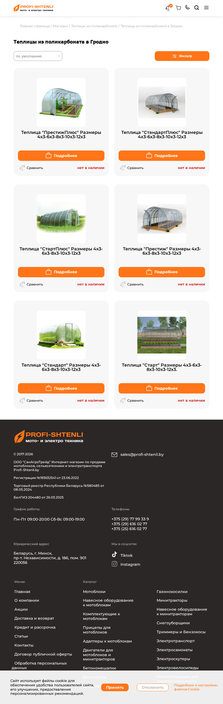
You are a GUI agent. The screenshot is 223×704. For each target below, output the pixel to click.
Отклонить (153, 687)
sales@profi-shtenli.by (141, 454)
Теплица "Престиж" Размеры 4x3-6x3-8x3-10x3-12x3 (162, 251)
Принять (115, 687)
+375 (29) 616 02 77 (129, 523)
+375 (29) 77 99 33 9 (130, 519)
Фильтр (185, 56)
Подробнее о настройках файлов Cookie (196, 687)
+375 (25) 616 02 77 (129, 528)
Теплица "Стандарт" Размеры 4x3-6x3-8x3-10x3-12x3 (61, 367)
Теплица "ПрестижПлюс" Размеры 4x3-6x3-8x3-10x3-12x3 (61, 134)
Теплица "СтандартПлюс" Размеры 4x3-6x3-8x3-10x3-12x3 (162, 134)
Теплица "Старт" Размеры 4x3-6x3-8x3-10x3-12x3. (162, 367)
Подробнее (65, 155)
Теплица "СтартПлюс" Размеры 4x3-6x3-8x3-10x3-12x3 (61, 251)
